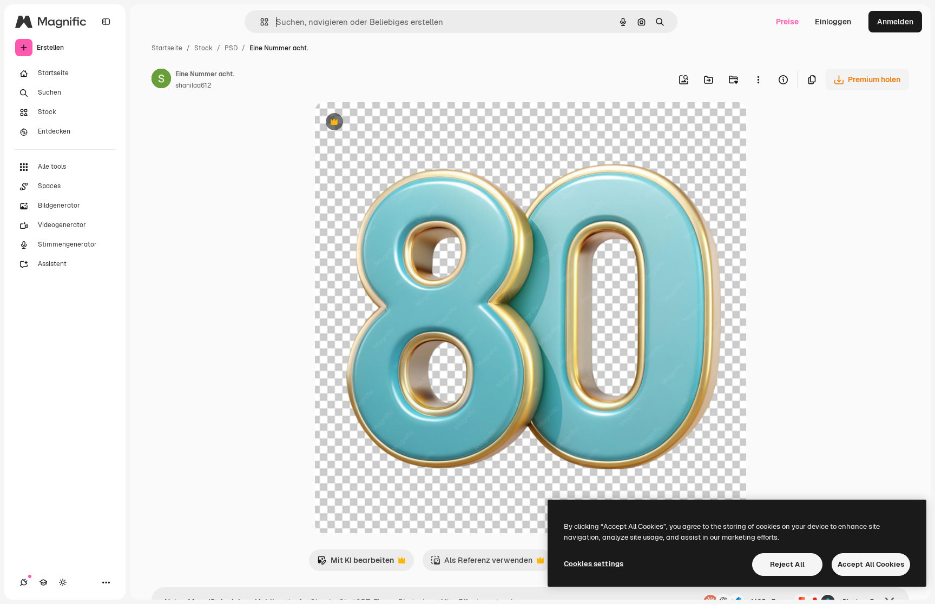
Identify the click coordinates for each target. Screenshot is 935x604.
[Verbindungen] (23, 582)
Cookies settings (593, 563)
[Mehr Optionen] (758, 79)
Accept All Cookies (871, 564)
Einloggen (833, 21)
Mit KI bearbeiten (355, 563)
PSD (231, 48)
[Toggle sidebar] (106, 21)
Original (384, 123)
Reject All (787, 564)
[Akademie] (43, 582)
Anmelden (895, 21)
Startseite (167, 48)
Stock (203, 48)
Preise (787, 21)
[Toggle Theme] (62, 582)
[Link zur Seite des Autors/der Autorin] (161, 80)
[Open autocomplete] (260, 22)
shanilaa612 (193, 85)
